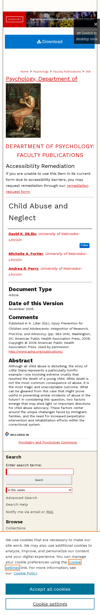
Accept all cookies (50, 589)
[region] (50, 573)
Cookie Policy (25, 573)
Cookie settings (50, 604)
